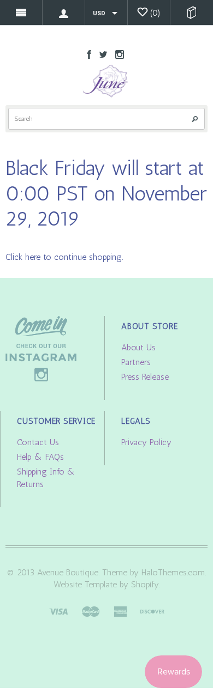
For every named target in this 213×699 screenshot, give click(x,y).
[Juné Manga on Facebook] (86, 53)
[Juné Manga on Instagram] (117, 53)
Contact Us (38, 442)
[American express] (120, 610)
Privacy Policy (146, 442)
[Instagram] (40, 348)
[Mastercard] (90, 610)
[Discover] (152, 610)
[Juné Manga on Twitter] (100, 53)
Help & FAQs (40, 457)
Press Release (145, 377)
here (32, 257)
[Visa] (58, 610)
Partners (136, 362)
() (155, 13)
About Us (138, 347)
